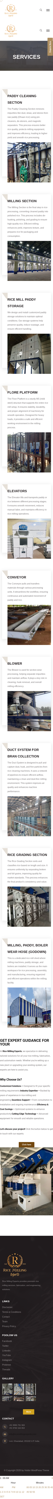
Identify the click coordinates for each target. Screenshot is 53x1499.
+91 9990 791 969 (17, 1425)
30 (45, 1487)
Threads (6, 1369)
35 (48, 1487)
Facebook (7, 1341)
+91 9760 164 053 (17, 1428)
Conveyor (16, 577)
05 (30, 1487)
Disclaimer (7, 1307)
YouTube (6, 1355)
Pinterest (6, 1365)
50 (30, 1492)
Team (4, 1321)
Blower (14, 663)
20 (39, 1487)
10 (17, 1492)
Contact (6, 1317)
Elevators (17, 491)
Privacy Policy (9, 1326)
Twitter (5, 1346)
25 (42, 1487)
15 (36, 1487)
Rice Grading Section (27, 855)
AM (1, 1487)
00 (27, 1487)
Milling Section (22, 201)
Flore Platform (22, 392)
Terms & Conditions (11, 1312)
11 (20, 1492)
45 (27, 1492)
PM (13, 1487)
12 (23, 1492)
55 (33, 1492)
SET (2, 1496)
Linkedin (6, 1350)
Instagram (7, 1360)
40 (51, 1487)
